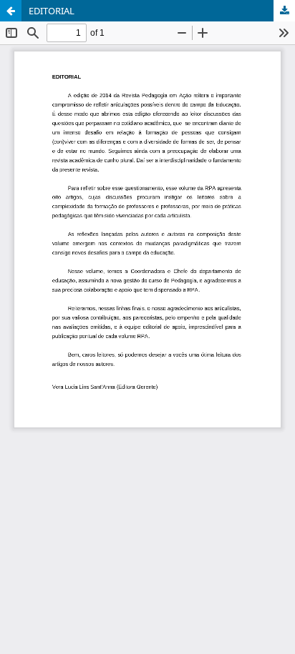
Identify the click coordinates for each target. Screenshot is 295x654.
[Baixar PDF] (284, 10)
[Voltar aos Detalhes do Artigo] (10, 10)
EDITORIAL (51, 10)
